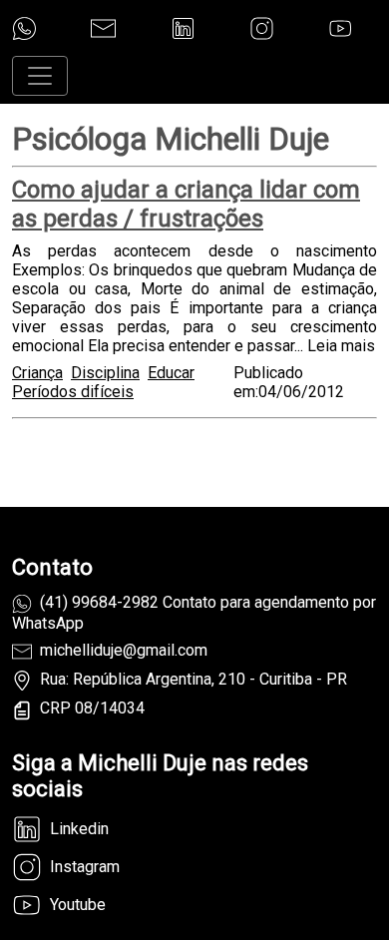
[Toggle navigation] (40, 76)
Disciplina (105, 372)
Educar (171, 372)
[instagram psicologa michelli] (261, 28)
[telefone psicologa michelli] (24, 28)
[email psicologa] (103, 28)
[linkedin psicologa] (183, 28)
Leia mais (341, 345)
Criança (37, 372)
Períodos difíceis (73, 391)
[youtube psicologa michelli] (340, 28)
